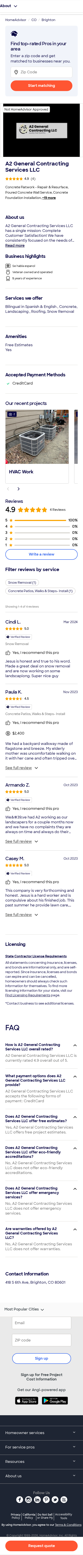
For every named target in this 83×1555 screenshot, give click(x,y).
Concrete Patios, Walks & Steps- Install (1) (40, 591)
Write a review (41, 554)
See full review (18, 768)
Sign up (41, 1358)
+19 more (49, 198)
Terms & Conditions (68, 1525)
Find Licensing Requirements (27, 995)
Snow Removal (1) (22, 583)
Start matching (41, 85)
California (29, 1516)
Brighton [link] (48, 20)
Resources (14, 1461)
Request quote (41, 1545)
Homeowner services (24, 1433)
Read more (15, 245)
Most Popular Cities (21, 1309)
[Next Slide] (18, 489)
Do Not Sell (45, 1516)
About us (13, 1476)
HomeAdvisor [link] (15, 20)
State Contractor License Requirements (36, 956)
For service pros (20, 1447)
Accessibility (63, 1516)
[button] (37, 446)
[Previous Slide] (8, 489)
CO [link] (34, 20)
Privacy (16, 1516)
